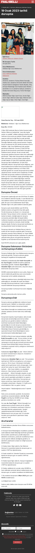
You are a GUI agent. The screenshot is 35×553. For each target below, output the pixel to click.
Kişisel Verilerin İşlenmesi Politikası (16, 516)
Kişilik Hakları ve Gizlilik (21, 512)
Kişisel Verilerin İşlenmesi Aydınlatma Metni (14, 536)
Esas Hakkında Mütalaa (10, 73)
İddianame (6, 75)
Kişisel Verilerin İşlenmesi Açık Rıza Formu (15, 537)
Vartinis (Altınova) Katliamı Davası (21, 7)
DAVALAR (6, 7)
